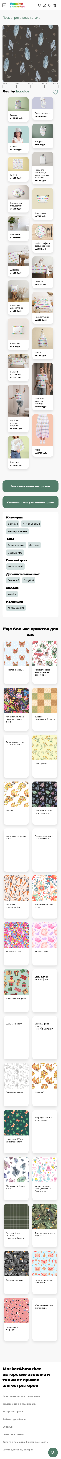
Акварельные (16, 545)
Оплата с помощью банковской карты (25, 1441)
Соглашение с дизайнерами (19, 1403)
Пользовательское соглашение (21, 1396)
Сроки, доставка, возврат (18, 1449)
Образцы (8, 1426)
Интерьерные (31, 523)
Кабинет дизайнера (14, 1419)
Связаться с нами (13, 1434)
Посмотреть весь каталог (22, 17)
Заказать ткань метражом (30, 486)
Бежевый (13, 580)
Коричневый (15, 566)
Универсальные (17, 531)
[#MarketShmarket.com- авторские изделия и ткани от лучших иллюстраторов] (17, 5)
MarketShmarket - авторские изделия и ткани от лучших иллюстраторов (26, 1377)
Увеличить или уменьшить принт (30, 502)
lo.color (23, 91)
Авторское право (13, 1411)
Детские (13, 523)
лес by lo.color (16, 608)
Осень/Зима (15, 552)
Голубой (29, 580)
